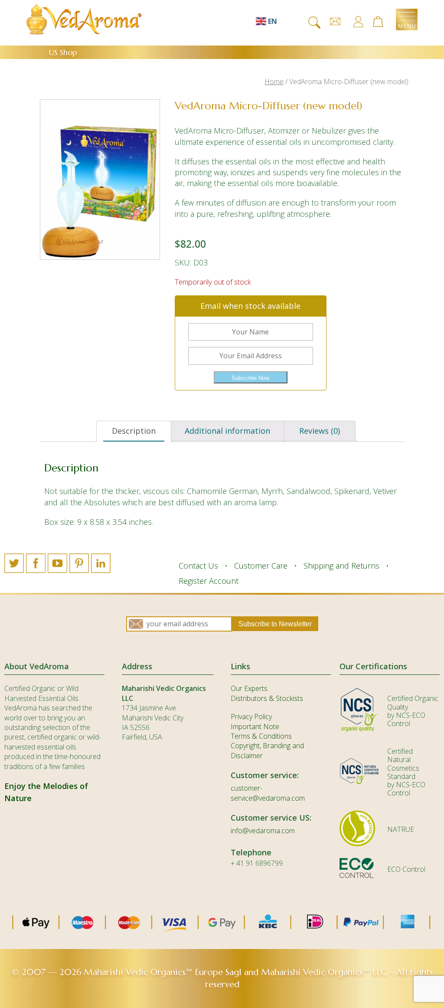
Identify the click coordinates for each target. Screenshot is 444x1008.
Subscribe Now (250, 378)
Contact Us (198, 565)
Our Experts (249, 688)
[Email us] (335, 22)
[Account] (358, 21)
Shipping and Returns (341, 565)
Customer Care (260, 565)
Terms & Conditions (261, 736)
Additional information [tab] (227, 430)
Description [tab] (134, 430)
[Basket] (382, 22)
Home (274, 81)
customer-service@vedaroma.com (268, 792)
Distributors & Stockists (267, 698)
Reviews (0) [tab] (319, 430)
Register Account (208, 581)
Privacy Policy (251, 716)
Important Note (255, 726)
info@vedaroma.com (263, 830)
